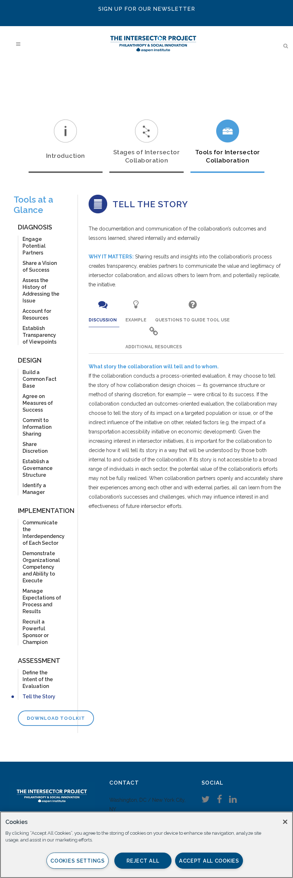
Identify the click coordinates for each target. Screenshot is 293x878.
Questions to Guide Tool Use (192, 319)
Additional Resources (153, 346)
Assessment (39, 660)
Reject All (142, 861)
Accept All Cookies (209, 861)
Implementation (46, 510)
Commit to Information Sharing (37, 427)
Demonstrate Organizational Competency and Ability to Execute (41, 566)
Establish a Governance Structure (38, 468)
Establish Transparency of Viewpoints (39, 335)
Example (135, 319)
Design (29, 360)
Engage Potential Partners (34, 246)
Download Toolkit (56, 718)
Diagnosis (35, 227)
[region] (146, 844)
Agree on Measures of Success (38, 403)
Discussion (103, 319)
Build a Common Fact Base (39, 379)
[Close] (285, 822)
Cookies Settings (77, 861)
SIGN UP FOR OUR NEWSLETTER (146, 9)
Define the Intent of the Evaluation (38, 679)
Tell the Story (39, 696)
